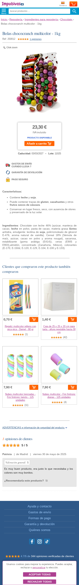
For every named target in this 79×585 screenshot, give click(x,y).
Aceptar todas (40, 574)
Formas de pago (39, 518)
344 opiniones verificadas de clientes (52, 556)
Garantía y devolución (39, 524)
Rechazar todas (40, 581)
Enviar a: (63, 5)
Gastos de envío (39, 512)
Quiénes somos (39, 530)
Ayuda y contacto (39, 506)
